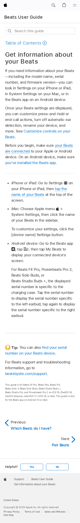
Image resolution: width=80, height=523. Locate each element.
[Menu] (74, 5)
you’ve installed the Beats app (30, 162)
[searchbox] (40, 30)
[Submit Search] (10, 31)
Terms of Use (32, 511)
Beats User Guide (23, 17)
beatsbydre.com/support (26, 373)
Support (19, 479)
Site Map (9, 515)
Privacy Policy (12, 511)
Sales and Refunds (55, 511)
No (57, 467)
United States (11, 500)
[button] (53, 5)
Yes (32, 467)
